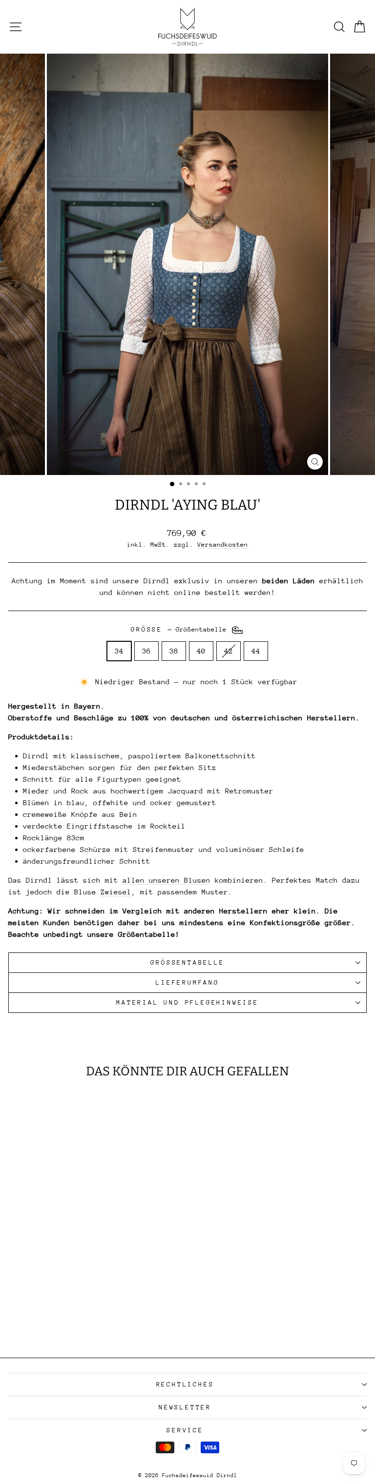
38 (173, 651)
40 (201, 651)
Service (185, 1430)
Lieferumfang (187, 982)
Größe (180, 629)
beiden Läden (288, 580)
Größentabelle (187, 962)
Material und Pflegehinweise (187, 1002)
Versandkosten (222, 544)
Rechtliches (185, 1384)
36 (146, 651)
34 (119, 651)
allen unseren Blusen (166, 880)
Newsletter (185, 1407)
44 (255, 651)
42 (228, 651)
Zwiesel (116, 892)
